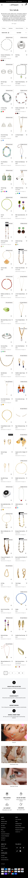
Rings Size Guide (18, 829)
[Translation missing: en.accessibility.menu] (2, 5)
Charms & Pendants (19, 28)
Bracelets (3, 831)
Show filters (4, 32)
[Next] (22, 673)
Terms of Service (4, 859)
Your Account (18, 819)
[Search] (22, 5)
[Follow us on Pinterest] (23, 847)
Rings (2, 829)
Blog (2, 850)
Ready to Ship (4, 821)
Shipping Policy (18, 823)
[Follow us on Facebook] (17, 847)
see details (20, 1)
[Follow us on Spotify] (20, 851)
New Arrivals (4, 823)
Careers (3, 855)
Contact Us (17, 831)
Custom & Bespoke (5, 835)
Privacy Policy (4, 857)
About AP (3, 846)
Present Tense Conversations (4, 853)
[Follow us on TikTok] (17, 851)
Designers (3, 837)
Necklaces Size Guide (20, 827)
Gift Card (3, 840)
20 (19, 673)
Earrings (4, 28)
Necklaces (10, 28)
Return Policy (18, 825)
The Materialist (4, 848)
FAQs (16, 821)
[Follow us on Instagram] (20, 847)
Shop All (3, 819)
